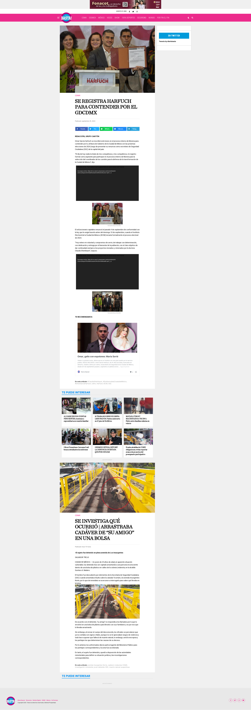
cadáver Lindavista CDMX (117, 665)
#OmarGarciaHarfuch (83, 383)
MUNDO (152, 17)
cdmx (94, 383)
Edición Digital (37, 700)
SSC (109, 383)
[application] (107, 183)
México (48, 700)
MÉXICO (101, 17)
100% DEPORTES (128, 17)
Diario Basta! (21, 700)
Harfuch (100, 383)
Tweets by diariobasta (167, 41)
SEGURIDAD (141, 17)
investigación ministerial (84, 667)
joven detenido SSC (101, 667)
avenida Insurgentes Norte (97, 665)
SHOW (117, 17)
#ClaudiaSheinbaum (94, 381)
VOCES (109, 17)
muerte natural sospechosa (119, 667)
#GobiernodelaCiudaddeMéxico (115, 381)
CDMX (84, 17)
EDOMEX (92, 17)
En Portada (55, 700)
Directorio (29, 700)
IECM (105, 383)
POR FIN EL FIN (163, 17)
